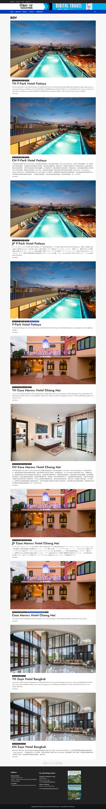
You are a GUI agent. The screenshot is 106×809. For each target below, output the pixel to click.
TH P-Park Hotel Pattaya (29, 83)
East (23, 80)
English (12, 1)
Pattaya (27, 80)
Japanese (28, 1)
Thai (23, 1)
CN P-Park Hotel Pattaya (29, 160)
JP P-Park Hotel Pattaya (28, 243)
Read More (15, 93)
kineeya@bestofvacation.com (50, 788)
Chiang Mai (24, 387)
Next (60, 763)
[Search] (95, 11)
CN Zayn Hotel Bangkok (29, 747)
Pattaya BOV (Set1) (34, 321)
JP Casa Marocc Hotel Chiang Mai (35, 543)
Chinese (18, 1)
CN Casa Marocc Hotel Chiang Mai (36, 467)
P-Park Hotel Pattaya (26, 324)
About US (18, 12)
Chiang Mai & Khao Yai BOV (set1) (36, 612)
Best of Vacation (16, 80)
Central (23, 676)
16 (57, 763)
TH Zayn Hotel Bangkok (29, 679)
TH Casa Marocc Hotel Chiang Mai (36, 390)
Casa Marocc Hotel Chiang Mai (33, 615)
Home (12, 12)
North (29, 387)
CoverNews (64, 806)
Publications (39, 12)
